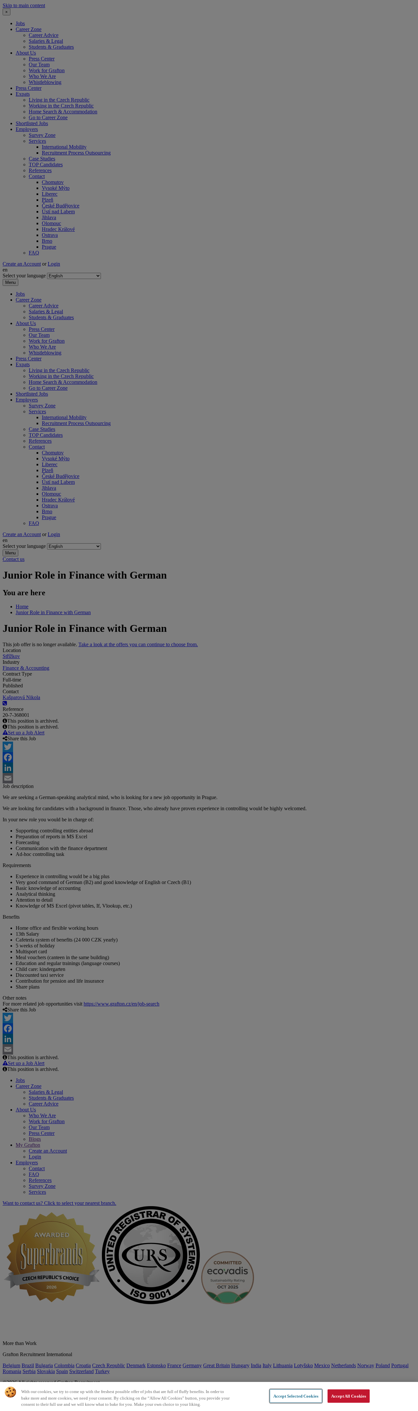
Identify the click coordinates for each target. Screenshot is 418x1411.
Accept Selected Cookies (295, 1395)
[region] (209, 1396)
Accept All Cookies (348, 1395)
